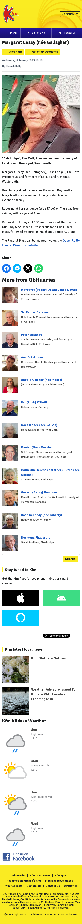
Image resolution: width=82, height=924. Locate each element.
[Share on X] (27, 268)
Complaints (33, 886)
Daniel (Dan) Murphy (36, 447)
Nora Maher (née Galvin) (39, 425)
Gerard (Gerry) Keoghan (39, 492)
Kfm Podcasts (13, 886)
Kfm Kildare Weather (24, 721)
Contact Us (53, 886)
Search (70, 559)
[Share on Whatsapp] (38, 268)
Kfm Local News (40, 875)
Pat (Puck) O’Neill (34, 402)
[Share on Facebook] (6, 268)
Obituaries (70, 886)
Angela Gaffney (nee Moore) (41, 380)
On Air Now (68, 14)
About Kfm (18, 875)
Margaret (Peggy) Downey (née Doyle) (49, 290)
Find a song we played (59, 880)
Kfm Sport (61, 875)
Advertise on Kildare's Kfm (24, 880)
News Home (15, 51)
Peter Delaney (31, 335)
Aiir (74, 914)
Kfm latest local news (24, 649)
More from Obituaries (45, 51)
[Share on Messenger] (17, 268)
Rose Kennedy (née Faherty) (41, 515)
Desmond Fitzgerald (35, 538)
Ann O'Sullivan (32, 357)
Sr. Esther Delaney (35, 312)
